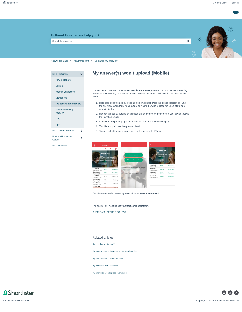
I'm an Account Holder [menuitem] (63, 130)
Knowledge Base (59, 61)
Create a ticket (220, 3)
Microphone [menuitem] (61, 98)
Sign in (235, 3)
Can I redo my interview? (103, 244)
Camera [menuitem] (59, 86)
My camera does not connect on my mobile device (114, 251)
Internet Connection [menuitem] (65, 92)
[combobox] (118, 41)
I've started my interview (105, 61)
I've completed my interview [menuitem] (64, 111)
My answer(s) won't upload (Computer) (109, 273)
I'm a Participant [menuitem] (60, 74)
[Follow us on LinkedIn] (224, 292)
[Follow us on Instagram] (230, 292)
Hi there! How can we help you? (75, 35)
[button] (81, 74)
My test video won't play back (105, 265)
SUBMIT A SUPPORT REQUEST (109, 212)
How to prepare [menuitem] (63, 80)
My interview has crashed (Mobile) (107, 258)
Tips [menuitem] (57, 124)
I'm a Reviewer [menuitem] (59, 145)
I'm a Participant (81, 61)
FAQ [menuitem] (57, 118)
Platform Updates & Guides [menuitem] (62, 138)
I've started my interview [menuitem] (68, 104)
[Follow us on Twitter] (236, 292)
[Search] (188, 41)
